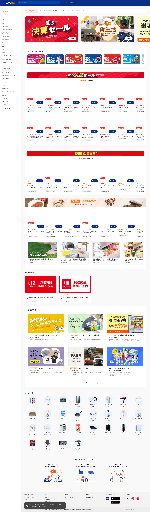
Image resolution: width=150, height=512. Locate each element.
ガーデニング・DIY (6, 113)
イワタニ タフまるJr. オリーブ (125, 137)
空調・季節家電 (5, 37)
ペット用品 (4, 85)
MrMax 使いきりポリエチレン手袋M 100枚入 (72, 233)
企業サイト (88, 498)
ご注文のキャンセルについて (52, 500)
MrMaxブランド (5, 14)
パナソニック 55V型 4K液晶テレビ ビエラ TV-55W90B (35, 108)
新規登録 (72, 2)
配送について (48, 498)
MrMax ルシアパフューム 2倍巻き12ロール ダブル (54, 233)
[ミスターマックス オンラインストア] (10, 3)
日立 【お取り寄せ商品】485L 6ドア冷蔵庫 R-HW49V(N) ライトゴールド (35, 138)
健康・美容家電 (5, 41)
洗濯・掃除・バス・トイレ (8, 78)
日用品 (3, 54)
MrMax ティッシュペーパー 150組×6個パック (71, 187)
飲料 (3, 23)
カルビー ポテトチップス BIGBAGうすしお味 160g (51, 187)
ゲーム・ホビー (5, 103)
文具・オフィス (5, 99)
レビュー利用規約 (53, 510)
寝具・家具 (4, 48)
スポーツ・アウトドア (7, 106)
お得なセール (27, 500)
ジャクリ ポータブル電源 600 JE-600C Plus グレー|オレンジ (107, 108)
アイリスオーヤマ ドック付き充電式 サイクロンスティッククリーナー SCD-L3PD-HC (71, 138)
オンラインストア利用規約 (42, 510)
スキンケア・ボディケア (8, 65)
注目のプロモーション (7, 11)
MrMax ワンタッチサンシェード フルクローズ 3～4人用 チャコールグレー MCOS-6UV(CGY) (126, 108)
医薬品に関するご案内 (91, 510)
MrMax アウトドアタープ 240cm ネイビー (106, 137)
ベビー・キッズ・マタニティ (9, 75)
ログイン (65, 2)
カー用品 (4, 110)
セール (3, 8)
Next (148, 29)
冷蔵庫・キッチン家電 (7, 30)
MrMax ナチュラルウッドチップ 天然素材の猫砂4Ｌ (90, 233)
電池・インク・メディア (8, 96)
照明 (3, 44)
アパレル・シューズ (6, 89)
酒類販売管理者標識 (80, 510)
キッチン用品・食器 (6, 58)
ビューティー (5, 68)
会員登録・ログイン (29, 498)
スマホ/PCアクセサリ (7, 82)
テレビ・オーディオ (6, 27)
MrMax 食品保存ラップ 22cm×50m (87, 187)
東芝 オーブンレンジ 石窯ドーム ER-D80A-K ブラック (53, 137)
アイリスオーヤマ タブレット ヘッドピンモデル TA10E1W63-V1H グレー (90, 108)
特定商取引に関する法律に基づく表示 (66, 510)
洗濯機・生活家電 (6, 34)
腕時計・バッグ (5, 92)
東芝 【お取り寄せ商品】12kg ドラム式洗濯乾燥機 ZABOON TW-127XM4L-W (52, 108)
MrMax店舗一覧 (69, 498)
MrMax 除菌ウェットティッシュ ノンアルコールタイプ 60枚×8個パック (35, 187)
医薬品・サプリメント (7, 61)
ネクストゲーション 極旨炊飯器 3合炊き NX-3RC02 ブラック (71, 108)
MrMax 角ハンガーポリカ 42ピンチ (108, 233)
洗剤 (3, 51)
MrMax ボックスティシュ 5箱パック (107, 187)
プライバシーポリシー (29, 510)
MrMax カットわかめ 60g (124, 187)
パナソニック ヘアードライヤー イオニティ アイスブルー (89, 137)
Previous (27, 29)
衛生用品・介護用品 (6, 71)
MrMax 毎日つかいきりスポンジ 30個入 (36, 233)
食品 (3, 20)
